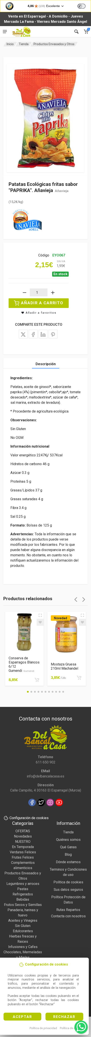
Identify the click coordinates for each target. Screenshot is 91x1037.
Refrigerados (23, 894)
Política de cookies (72, 1028)
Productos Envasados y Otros (54, 44)
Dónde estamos (68, 862)
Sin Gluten (22, 926)
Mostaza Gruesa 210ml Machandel (64, 666)
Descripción (46, 364)
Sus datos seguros (68, 890)
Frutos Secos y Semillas (23, 905)
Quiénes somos (68, 840)
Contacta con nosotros (68, 916)
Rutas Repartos (68, 910)
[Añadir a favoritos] (40, 622)
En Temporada (23, 847)
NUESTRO (22, 842)
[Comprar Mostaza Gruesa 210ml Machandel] (79, 678)
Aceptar (22, 1017)
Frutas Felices (23, 857)
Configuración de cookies (29, 818)
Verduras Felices (23, 852)
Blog (68, 854)
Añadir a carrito (42, 303)
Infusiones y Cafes (23, 947)
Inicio (10, 44)
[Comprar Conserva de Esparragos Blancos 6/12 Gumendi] (37, 680)
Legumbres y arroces (22, 884)
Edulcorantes (23, 931)
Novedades (23, 836)
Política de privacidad (43, 1028)
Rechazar (64, 1017)
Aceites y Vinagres (22, 920)
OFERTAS (22, 831)
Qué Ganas (68, 847)
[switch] (81, 6)
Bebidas (22, 899)
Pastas (22, 889)
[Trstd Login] (84, 6)
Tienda (23, 44)
